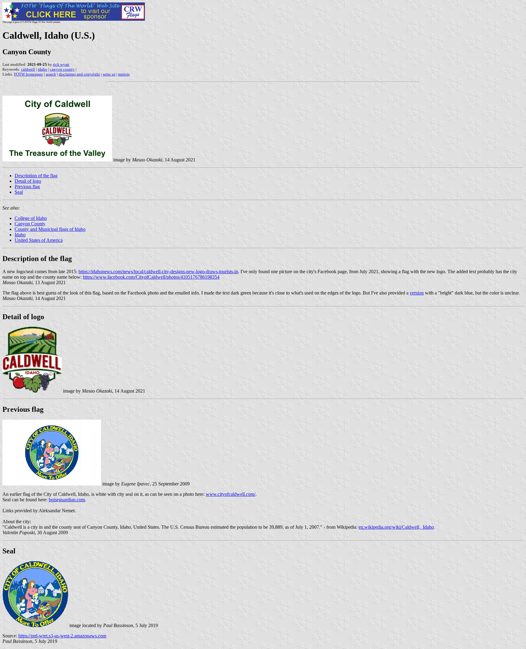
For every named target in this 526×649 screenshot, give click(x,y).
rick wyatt (61, 64)
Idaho (20, 234)
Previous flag (27, 186)
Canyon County (30, 223)
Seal (19, 192)
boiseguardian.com (67, 499)
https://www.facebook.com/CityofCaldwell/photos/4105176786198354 (151, 277)
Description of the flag (36, 175)
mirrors (124, 74)
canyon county (62, 69)
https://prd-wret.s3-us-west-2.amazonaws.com (62, 635)
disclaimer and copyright (79, 74)
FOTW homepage (28, 74)
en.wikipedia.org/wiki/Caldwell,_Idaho (396, 527)
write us (109, 74)
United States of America (39, 240)
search (51, 74)
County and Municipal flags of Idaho (50, 229)
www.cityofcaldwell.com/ (230, 494)
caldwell (28, 69)
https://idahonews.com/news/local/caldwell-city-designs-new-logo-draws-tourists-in (158, 271)
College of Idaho (31, 218)
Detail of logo (28, 181)
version (417, 292)
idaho (42, 69)
